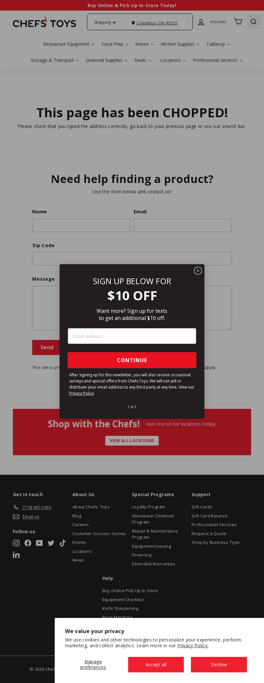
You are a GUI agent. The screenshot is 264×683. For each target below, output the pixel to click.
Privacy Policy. (192, 645)
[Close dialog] (198, 270)
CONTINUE (132, 360)
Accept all (156, 664)
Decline (219, 664)
